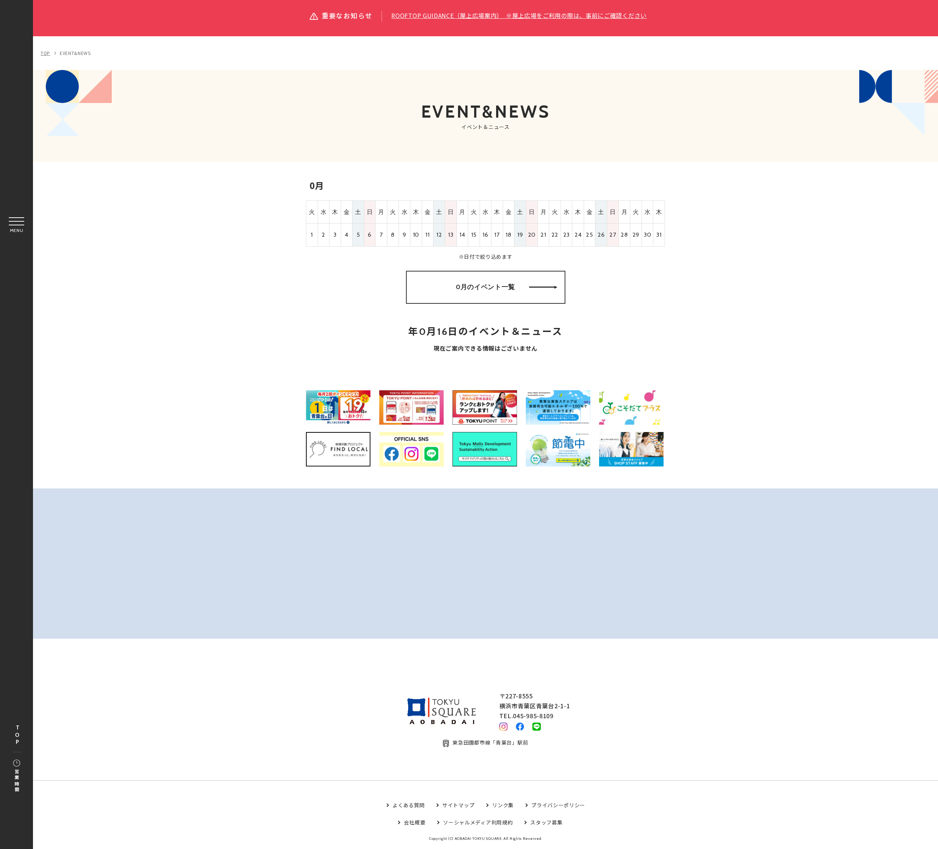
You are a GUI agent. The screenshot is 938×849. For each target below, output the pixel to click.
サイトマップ (458, 805)
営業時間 (17, 781)
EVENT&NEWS (75, 53)
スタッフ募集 (546, 822)
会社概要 (414, 822)
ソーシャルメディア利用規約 (478, 822)
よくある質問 (408, 805)
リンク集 (503, 805)
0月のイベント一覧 (485, 287)
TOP (17, 735)
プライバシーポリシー (558, 805)
